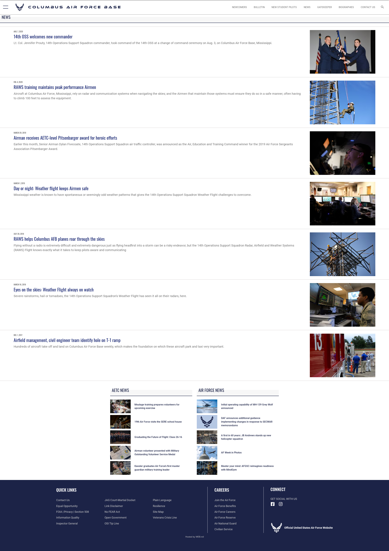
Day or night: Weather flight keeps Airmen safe (51, 188)
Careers (221, 490)
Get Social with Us (283, 498)
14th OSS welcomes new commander (43, 36)
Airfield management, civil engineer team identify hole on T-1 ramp (67, 340)
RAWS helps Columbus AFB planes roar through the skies (59, 238)
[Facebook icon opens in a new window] (272, 504)
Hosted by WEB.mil (194, 537)
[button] (5, 7)
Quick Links (66, 490)
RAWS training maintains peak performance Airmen (55, 87)
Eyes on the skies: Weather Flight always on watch (54, 289)
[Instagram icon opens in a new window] (280, 504)
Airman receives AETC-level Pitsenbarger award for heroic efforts (65, 137)
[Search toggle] (382, 7)
